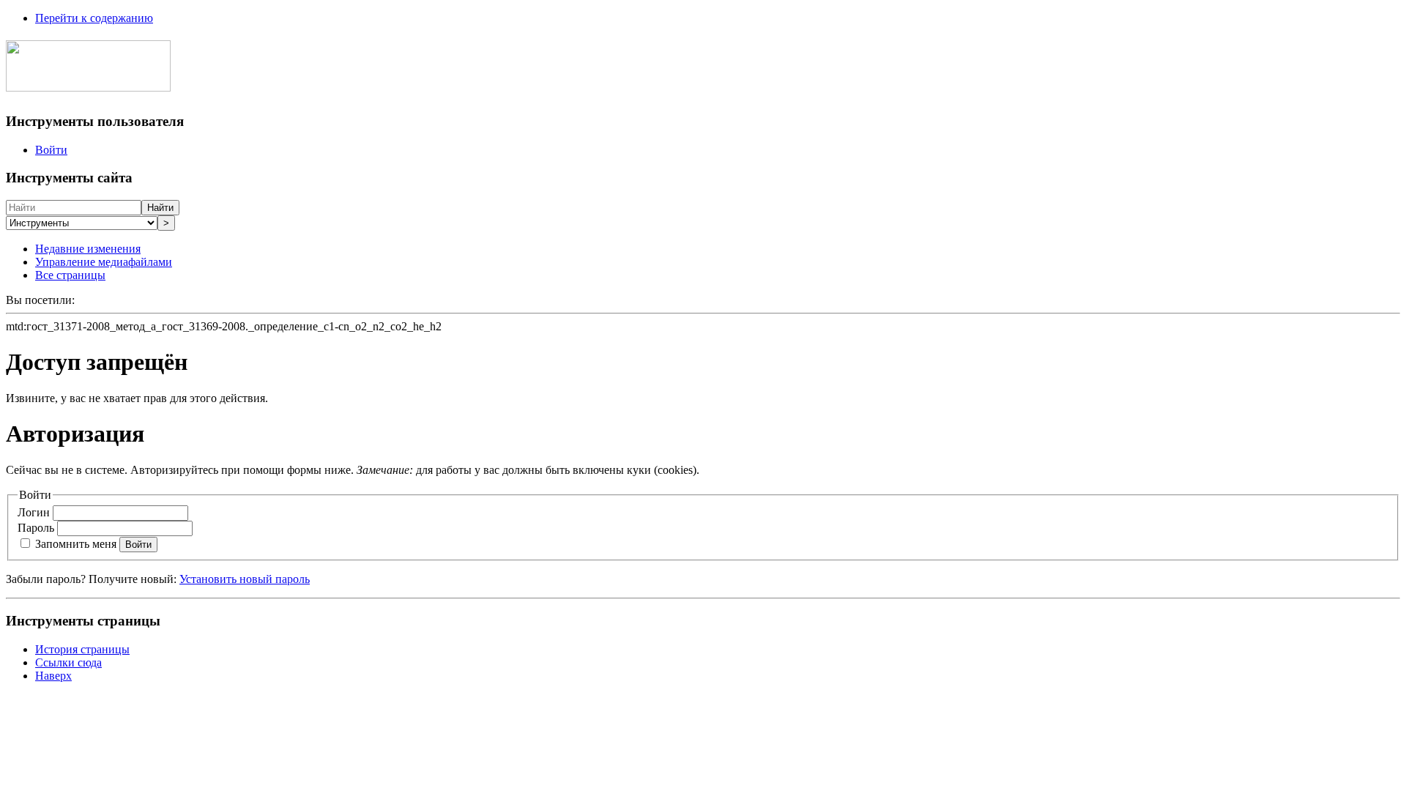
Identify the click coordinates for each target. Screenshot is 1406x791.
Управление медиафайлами (103, 262)
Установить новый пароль (244, 579)
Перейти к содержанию (94, 18)
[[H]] (88, 83)
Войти (51, 150)
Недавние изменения (88, 248)
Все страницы (70, 275)
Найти (160, 207)
